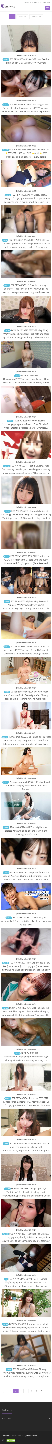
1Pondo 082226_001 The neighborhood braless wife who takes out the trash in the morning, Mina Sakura (27, 831)
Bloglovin (6, 1418)
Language (46, 2)
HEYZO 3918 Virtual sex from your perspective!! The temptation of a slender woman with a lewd (26, 921)
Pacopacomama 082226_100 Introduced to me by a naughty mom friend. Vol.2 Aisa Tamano (27, 786)
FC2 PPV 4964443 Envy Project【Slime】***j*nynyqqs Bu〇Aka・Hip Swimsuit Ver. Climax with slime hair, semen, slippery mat (26, 1282)
